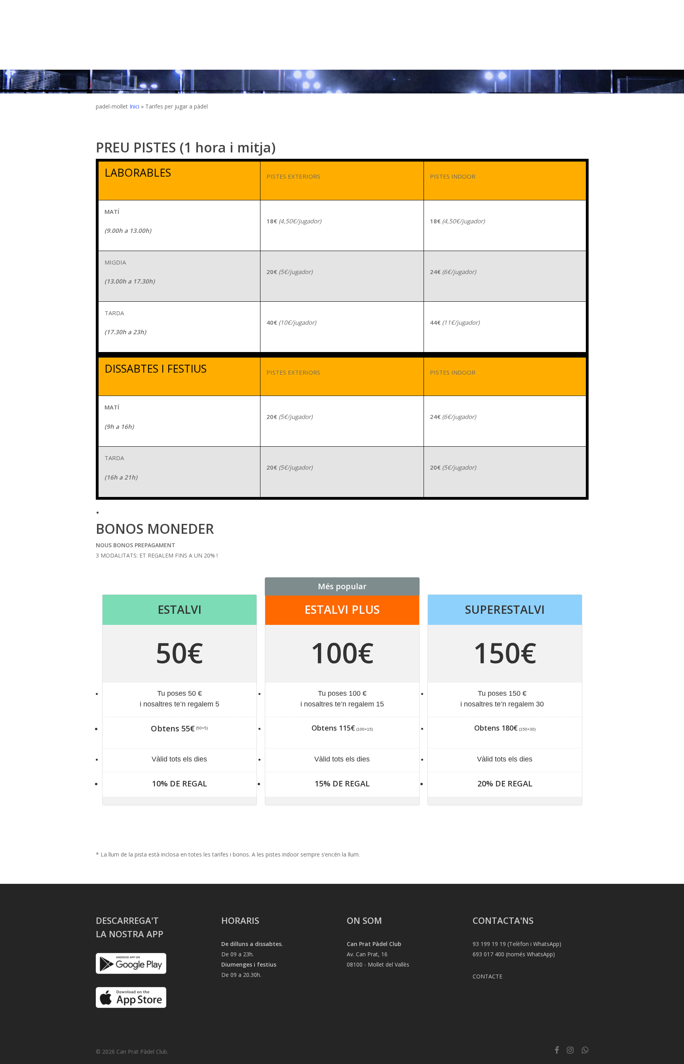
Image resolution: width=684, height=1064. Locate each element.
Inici (134, 106)
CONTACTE (487, 976)
